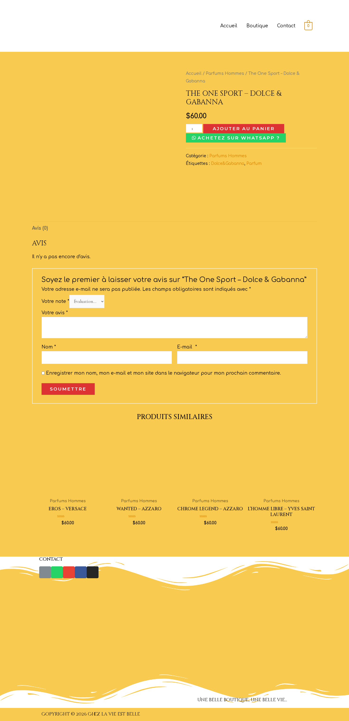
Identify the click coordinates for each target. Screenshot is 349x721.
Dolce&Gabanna (227, 163)
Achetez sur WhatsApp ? (239, 138)
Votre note (55, 301)
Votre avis (55, 312)
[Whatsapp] (57, 572)
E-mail (187, 346)
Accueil (228, 25)
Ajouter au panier (244, 128)
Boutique (257, 25)
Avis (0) (40, 228)
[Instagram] (93, 572)
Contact (286, 25)
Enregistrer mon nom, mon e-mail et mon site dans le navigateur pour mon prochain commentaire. (163, 373)
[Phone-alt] (45, 572)
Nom (49, 346)
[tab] (40, 228)
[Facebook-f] (81, 572)
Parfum (254, 163)
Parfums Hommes (225, 73)
